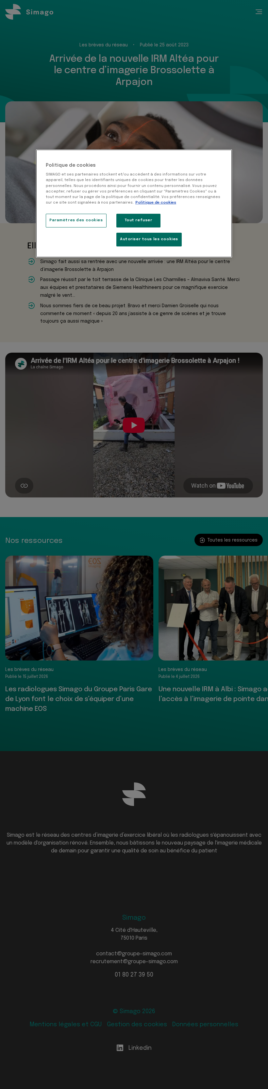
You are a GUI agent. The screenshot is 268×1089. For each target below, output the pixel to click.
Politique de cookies (155, 203)
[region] (134, 203)
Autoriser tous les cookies (149, 239)
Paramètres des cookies (76, 220)
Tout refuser (138, 220)
